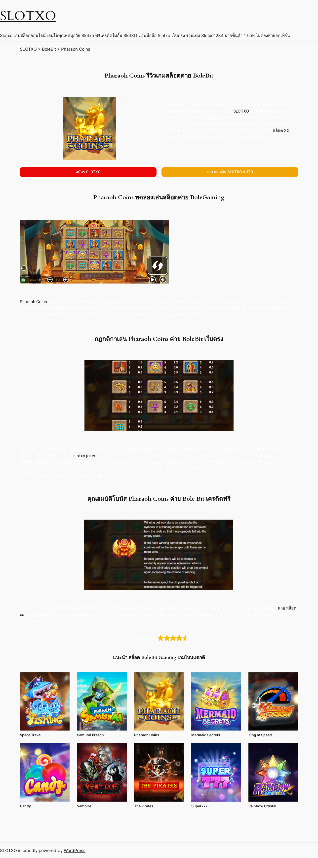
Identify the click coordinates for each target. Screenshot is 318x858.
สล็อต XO (281, 130)
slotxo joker (84, 455)
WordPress (74, 850)
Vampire (84, 806)
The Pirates (143, 806)
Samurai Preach (90, 735)
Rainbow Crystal (262, 806)
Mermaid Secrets (205, 735)
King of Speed (260, 735)
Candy (25, 806)
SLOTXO (28, 16)
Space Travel (30, 735)
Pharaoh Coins (33, 301)
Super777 (199, 806)
